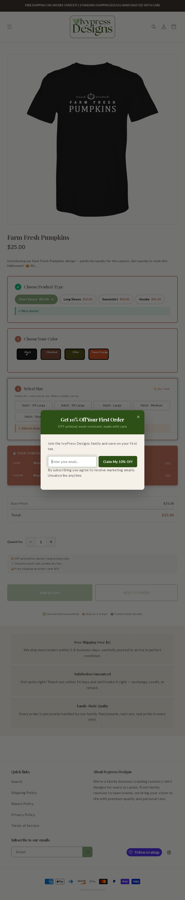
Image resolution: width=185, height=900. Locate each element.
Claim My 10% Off (118, 462)
